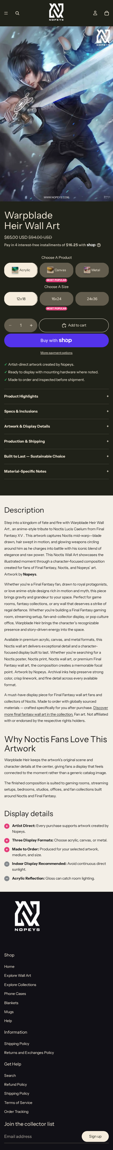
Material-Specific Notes (56, 471)
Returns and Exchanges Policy (29, 1052)
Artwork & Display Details (56, 426)
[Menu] (6, 13)
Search (10, 1075)
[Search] (17, 13)
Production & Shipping (56, 441)
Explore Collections (20, 984)
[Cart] (106, 13)
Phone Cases (15, 993)
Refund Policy (15, 1084)
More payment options (56, 353)
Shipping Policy (16, 1043)
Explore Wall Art (17, 975)
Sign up (95, 1136)
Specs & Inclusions (56, 411)
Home (9, 966)
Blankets (11, 1002)
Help (8, 1020)
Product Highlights (56, 396)
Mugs (9, 1011)
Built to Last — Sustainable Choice (56, 456)
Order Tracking (16, 1111)
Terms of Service (18, 1102)
